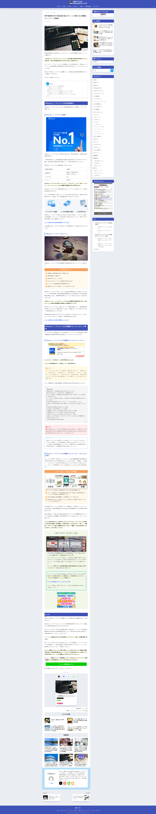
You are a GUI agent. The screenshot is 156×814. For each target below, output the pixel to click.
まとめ (48, 95)
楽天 (95, 168)
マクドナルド (97, 144)
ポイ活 (95, 139)
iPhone (81, 6)
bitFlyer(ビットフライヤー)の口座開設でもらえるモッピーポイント (61, 92)
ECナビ (97, 114)
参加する (111, 211)
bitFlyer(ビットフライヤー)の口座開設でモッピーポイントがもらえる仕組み (62, 94)
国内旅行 (96, 155)
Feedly (69, 785)
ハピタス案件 (97, 104)
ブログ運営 (96, 109)
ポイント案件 (85, 708)
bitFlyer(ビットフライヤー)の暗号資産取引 (55, 86)
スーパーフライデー (100, 101)
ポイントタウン (99, 129)
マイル (95, 141)
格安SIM (96, 158)
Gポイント (98, 117)
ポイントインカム (99, 126)
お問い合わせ (88, 6)
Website (72, 785)
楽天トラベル (98, 170)
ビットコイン (79, 710)
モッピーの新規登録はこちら (66, 664)
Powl (64, 6)
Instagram (64, 785)
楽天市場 (97, 175)
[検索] (112, 70)
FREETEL (97, 163)
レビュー (96, 152)
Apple (95, 79)
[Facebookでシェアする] (63, 676)
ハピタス (69, 6)
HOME (79, 808)
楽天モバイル (98, 173)
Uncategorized (97, 88)
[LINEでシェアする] (73, 676)
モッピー (59, 6)
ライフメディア (99, 133)
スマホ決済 (96, 96)
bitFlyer (73, 710)
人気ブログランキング (103, 15)
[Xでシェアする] (59, 676)
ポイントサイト (98, 112)
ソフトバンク (97, 98)
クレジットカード (98, 93)
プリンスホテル (97, 106)
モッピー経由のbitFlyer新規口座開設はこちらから (56, 222)
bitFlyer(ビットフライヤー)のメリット (55, 89)
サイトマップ (96, 6)
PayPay (96, 85)
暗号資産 (86, 710)
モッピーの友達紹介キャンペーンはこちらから (58, 581)
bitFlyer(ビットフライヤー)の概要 (55, 87)
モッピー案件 (97, 150)
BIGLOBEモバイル (99, 160)
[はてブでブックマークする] (68, 676)
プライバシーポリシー (95, 810)
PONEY (97, 119)
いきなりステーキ (98, 90)
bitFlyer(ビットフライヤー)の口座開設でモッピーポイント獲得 (60, 91)
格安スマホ (98, 165)
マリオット (75, 6)
